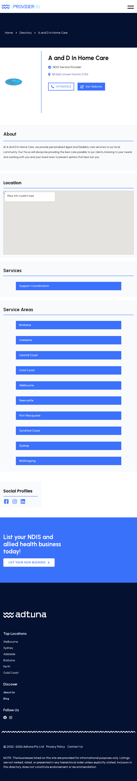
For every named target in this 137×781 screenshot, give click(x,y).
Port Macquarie (29, 415)
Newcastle (26, 400)
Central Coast (28, 355)
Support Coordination (34, 286)
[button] (130, 6)
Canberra (25, 340)
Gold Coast (27, 370)
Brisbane (25, 325)
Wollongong (27, 461)
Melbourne (26, 385)
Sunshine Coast (29, 430)
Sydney (24, 446)
